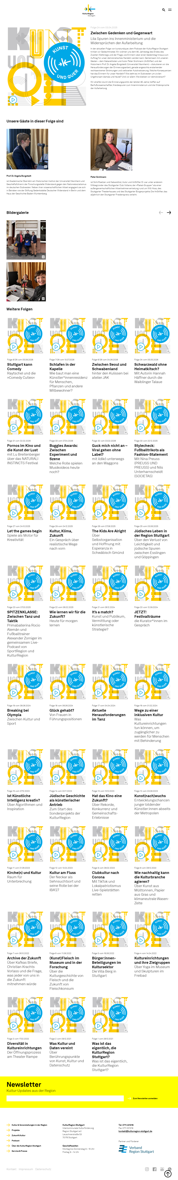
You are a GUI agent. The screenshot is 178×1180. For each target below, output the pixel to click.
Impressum (26, 1169)
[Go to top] (89, 1173)
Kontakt (11, 1169)
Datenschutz (43, 1169)
